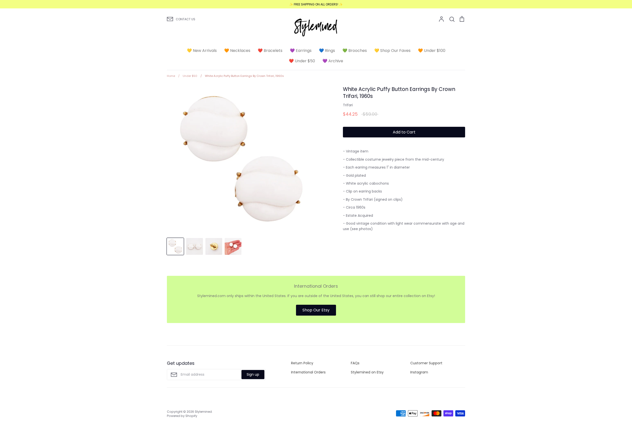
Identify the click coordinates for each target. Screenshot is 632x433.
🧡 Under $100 (431, 50)
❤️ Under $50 (302, 61)
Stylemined (203, 412)
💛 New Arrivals (202, 50)
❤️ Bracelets (270, 50)
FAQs (355, 363)
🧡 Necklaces (237, 50)
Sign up (253, 374)
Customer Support (426, 363)
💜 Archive (332, 61)
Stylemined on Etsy (367, 372)
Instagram (419, 372)
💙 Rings (327, 50)
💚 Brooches (354, 50)
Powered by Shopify (182, 416)
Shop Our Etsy (316, 310)
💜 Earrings (301, 50)
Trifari (348, 105)
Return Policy (302, 363)
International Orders (308, 372)
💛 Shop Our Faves (392, 50)
